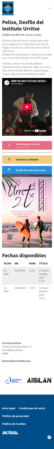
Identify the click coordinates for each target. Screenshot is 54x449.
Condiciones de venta (32, 408)
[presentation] (45, 388)
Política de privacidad (15, 416)
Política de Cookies (14, 423)
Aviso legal (8, 408)
